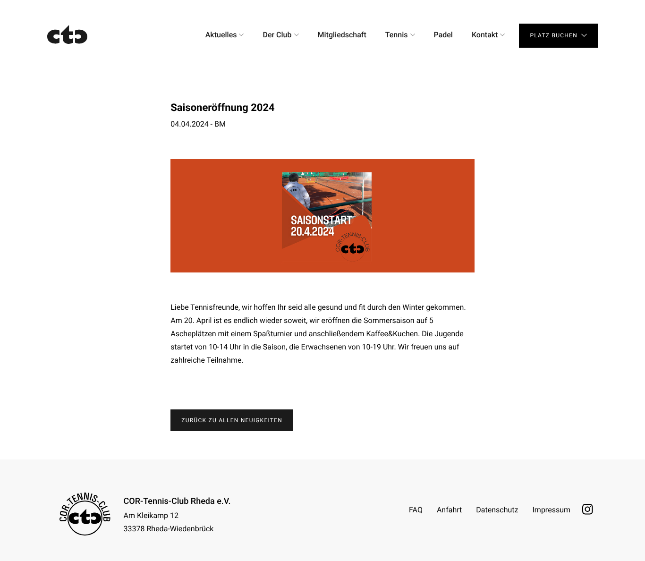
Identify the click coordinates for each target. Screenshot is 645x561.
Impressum (552, 510)
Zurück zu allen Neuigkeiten (231, 420)
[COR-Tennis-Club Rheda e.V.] (67, 35)
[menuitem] (225, 35)
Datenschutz (497, 510)
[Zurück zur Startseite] (84, 514)
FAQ (416, 510)
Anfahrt (449, 510)
